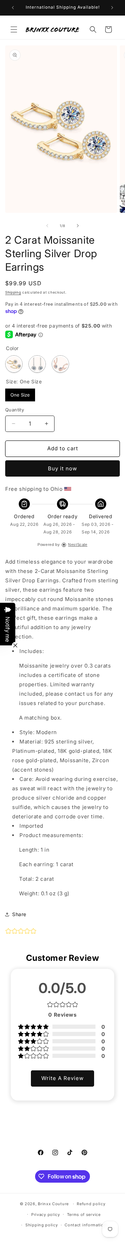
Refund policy (91, 1203)
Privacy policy (45, 1214)
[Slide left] (47, 225)
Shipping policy (41, 1225)
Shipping (13, 292)
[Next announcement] (112, 7)
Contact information (85, 1225)
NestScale (77, 544)
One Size (20, 393)
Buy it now (62, 468)
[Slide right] (77, 225)
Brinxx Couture (53, 1203)
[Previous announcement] (12, 7)
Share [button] (19, 914)
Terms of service (84, 1214)
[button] (14, 29)
